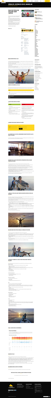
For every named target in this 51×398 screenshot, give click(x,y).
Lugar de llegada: (22, 45)
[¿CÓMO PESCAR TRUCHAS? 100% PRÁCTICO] (36, 21)
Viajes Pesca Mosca (37, 56)
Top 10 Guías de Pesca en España (38, 385)
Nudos (35, 47)
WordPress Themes (37, 89)
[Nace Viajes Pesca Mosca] (36, 12)
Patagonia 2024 (36, 50)
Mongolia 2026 (36, 45)
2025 (35, 28)
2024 (35, 27)
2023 (35, 26)
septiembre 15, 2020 (38, 17)
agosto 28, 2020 (38, 14)
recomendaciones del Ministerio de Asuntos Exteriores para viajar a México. (22, 369)
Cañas (35, 36)
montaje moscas (36, 46)
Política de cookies (28, 387)
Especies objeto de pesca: (22, 38)
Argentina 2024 (36, 31)
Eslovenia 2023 (36, 41)
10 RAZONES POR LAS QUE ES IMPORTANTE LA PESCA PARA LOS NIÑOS (38, 387)
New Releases (36, 81)
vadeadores (36, 55)
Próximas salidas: (22, 48)
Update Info (36, 82)
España (35, 42)
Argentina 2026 (36, 33)
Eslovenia (36, 40)
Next (34, 148)
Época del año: (22, 47)
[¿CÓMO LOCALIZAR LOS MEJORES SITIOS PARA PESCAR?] (36, 18)
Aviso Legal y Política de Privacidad (29, 388)
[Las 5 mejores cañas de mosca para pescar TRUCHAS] (36, 15)
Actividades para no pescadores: (22, 42)
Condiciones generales (28, 386)
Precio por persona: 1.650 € (22, 36)
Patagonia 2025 (36, 52)
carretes (36, 37)
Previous (7, 148)
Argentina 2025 (36, 32)
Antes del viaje (27, 385)
